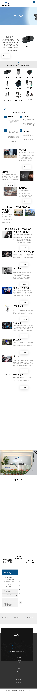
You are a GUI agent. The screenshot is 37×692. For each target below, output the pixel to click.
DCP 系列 (7, 77)
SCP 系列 (18, 89)
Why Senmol (19, 657)
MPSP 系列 (29, 77)
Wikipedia (19, 673)
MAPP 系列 (18, 100)
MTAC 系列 (7, 89)
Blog (19, 662)
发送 (21, 602)
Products (19, 660)
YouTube (19, 682)
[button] (34, 2)
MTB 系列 (18, 77)
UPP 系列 (29, 99)
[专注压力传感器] (6, 3)
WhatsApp (19, 679)
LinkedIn (19, 684)
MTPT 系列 (7, 100)
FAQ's (19, 671)
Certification (19, 668)
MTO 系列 (29, 88)
